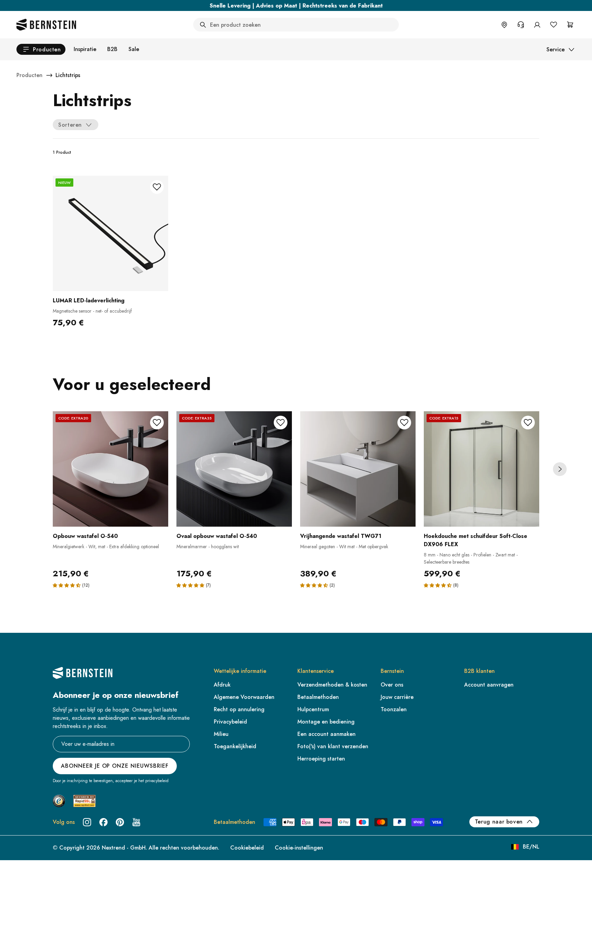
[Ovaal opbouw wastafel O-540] (234, 469)
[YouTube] (136, 822)
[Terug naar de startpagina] (46, 24)
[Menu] (34, 871)
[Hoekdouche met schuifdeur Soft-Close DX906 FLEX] (481, 469)
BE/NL (531, 847)
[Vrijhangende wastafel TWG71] (358, 469)
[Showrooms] (504, 24)
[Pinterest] (120, 822)
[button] (67, 585)
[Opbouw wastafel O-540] (110, 469)
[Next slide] (560, 469)
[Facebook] (103, 822)
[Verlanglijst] (553, 24)
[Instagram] (87, 822)
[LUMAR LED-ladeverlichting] (110, 233)
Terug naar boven (499, 822)
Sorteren (70, 125)
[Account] (537, 24)
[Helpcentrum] (520, 24)
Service (555, 49)
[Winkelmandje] (570, 24)
